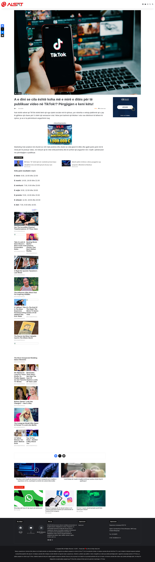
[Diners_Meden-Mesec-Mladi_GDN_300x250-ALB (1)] (125, 117)
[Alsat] (12, 4)
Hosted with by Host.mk (85, 548)
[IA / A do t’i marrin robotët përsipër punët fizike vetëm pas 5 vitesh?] (91, 498)
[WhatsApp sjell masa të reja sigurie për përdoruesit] (28, 498)
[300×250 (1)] (60, 144)
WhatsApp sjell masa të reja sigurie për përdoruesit (28, 508)
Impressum (81, 525)
